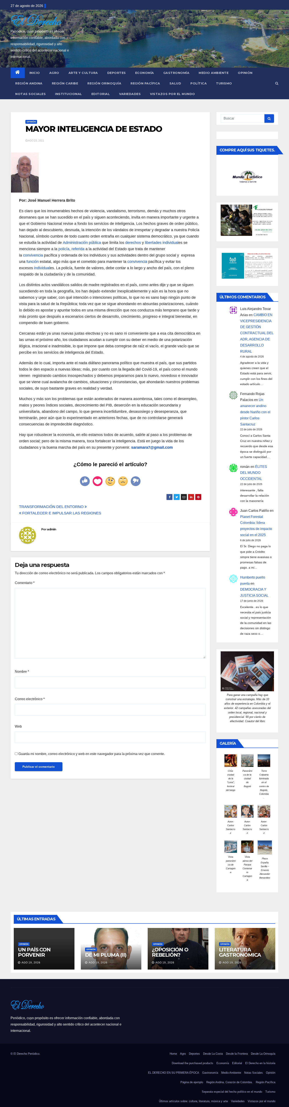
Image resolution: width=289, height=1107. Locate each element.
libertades (153, 242)
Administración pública (82, 242)
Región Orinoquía (104, 83)
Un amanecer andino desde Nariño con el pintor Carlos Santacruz (255, 412)
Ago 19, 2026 (31, 962)
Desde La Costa (213, 1053)
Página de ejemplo (191, 1082)
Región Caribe (65, 83)
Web (18, 726)
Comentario (24, 583)
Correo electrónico (30, 699)
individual (170, 242)
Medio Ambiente (213, 73)
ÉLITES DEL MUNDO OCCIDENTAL (253, 473)
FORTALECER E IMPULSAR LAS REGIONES (61, 513)
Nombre (22, 671)
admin (51, 529)
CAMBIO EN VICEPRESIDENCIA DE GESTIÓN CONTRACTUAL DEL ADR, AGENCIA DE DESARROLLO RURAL (256, 333)
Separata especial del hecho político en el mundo (232, 1091)
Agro (54, 73)
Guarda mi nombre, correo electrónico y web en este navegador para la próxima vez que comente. (91, 754)
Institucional (68, 94)
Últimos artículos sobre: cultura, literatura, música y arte (193, 1101)
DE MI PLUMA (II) (106, 955)
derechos (133, 242)
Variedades (130, 94)
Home (173, 1053)
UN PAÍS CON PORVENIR (34, 952)
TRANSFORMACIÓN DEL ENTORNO (52, 507)
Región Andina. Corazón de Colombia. (229, 1082)
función (32, 261)
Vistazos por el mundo (172, 94)
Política (198, 83)
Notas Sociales (30, 94)
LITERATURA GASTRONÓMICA (240, 952)
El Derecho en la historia (260, 1063)
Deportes (116, 73)
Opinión (245, 73)
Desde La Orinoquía (263, 1053)
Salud (175, 83)
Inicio (34, 73)
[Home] (18, 73)
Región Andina (29, 83)
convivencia (33, 255)
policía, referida (71, 249)
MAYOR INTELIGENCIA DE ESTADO (93, 129)
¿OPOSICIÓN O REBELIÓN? (170, 952)
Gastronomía (176, 73)
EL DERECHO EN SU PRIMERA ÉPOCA (173, 1072)
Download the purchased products (192, 1063)
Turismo (224, 83)
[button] (276, 83)
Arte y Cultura (83, 73)
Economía (144, 73)
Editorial (100, 94)
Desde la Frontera (237, 1053)
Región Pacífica (145, 83)
